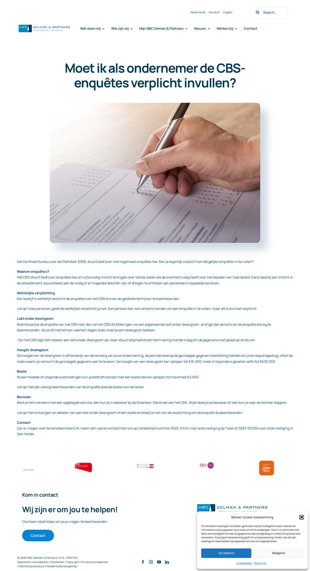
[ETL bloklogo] (83, 464)
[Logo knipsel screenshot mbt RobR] (44, 25)
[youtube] (159, 562)
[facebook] (143, 562)
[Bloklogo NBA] (266, 462)
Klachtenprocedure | (32, 566)
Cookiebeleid (244, 563)
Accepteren (226, 553)
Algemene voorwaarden (33, 562)
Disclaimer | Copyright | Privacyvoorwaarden (79, 562)
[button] (301, 517)
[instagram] (151, 562)
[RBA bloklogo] (145, 464)
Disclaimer (260, 563)
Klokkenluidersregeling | (62, 566)
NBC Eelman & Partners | (43, 558)
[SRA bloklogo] (206, 462)
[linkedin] (167, 562)
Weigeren (278, 553)
